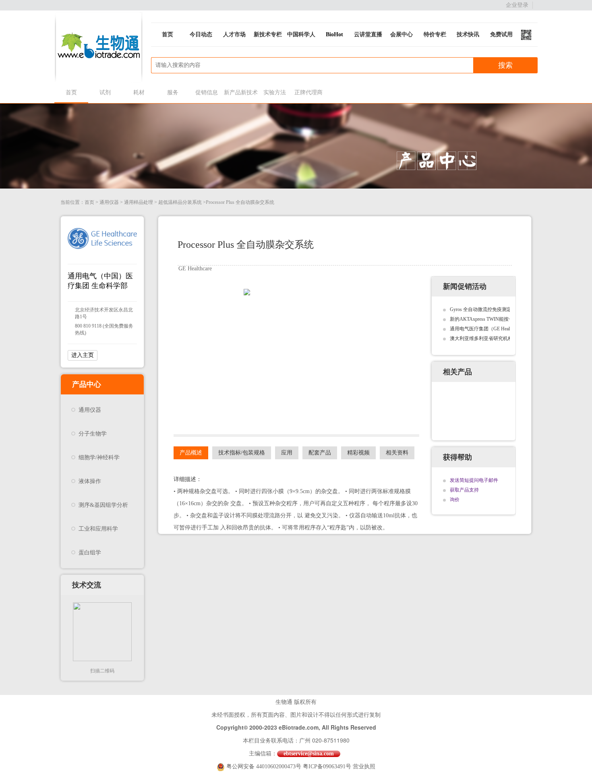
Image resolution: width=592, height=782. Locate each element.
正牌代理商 (308, 92)
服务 (172, 92)
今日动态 (201, 34)
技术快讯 (468, 34)
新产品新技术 (240, 92)
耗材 (139, 92)
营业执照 (364, 766)
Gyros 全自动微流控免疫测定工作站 (488, 309)
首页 (167, 34)
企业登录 (517, 5)
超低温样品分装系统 (180, 202)
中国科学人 (301, 34)
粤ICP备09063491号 (327, 766)
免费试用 (501, 34)
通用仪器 (109, 202)
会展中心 (401, 34)
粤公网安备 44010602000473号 (264, 766)
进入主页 (82, 355)
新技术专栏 (268, 34)
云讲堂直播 (368, 34)
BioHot (334, 34)
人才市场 (234, 34)
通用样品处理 (138, 202)
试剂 (105, 92)
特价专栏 (435, 34)
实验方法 (274, 92)
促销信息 (206, 92)
